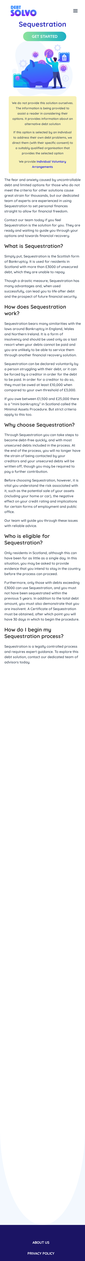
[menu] (75, 11)
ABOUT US (40, 1242)
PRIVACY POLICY (40, 1253)
